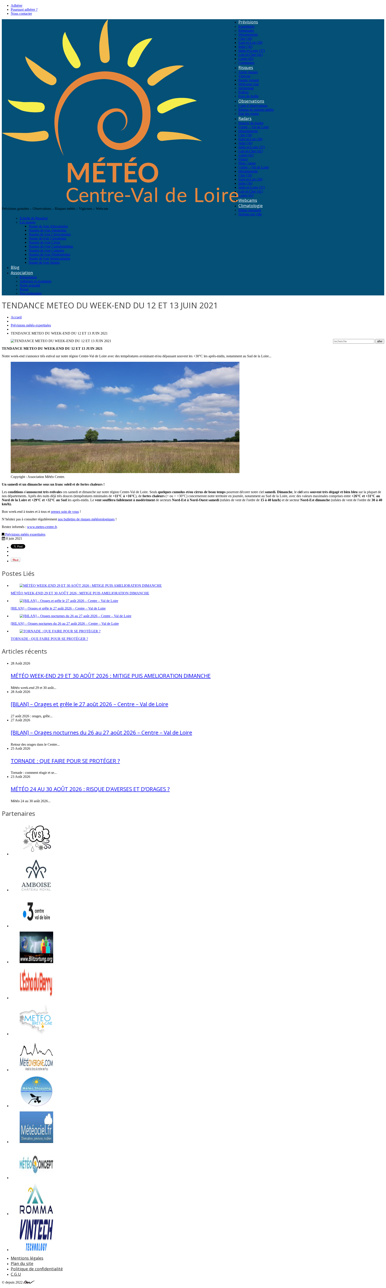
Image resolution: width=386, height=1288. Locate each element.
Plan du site (22, 1263)
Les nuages (28, 222)
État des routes (248, 114)
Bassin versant (248, 80)
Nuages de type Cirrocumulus (50, 234)
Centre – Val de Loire (253, 127)
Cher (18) (245, 38)
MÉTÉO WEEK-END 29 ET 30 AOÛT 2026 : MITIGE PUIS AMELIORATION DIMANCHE (80, 593)
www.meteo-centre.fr (42, 527)
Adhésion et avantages (35, 281)
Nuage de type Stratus (44, 262)
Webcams (247, 200)
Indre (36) (245, 46)
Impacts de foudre (251, 123)
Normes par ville (250, 214)
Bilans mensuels (249, 210)
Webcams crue (248, 84)
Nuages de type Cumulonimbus (51, 246)
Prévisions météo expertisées (31, 325)
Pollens (243, 92)
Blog (15, 267)
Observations (251, 101)
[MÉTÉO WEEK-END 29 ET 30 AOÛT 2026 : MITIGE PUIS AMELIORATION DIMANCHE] (91, 585)
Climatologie (250, 205)
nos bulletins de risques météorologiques (86, 519)
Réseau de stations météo (256, 110)
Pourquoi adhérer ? (24, 9)
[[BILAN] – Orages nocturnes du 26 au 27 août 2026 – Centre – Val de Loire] (75, 616)
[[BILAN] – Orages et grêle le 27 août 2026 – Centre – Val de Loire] (69, 601)
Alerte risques (248, 72)
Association (22, 272)
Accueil (16, 317)
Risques (245, 67)
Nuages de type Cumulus (46, 250)
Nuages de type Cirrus (44, 242)
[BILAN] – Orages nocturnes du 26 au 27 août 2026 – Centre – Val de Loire (65, 623)
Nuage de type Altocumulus (48, 226)
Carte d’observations (252, 105)
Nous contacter (21, 13)
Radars (245, 118)
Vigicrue (244, 76)
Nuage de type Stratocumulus (49, 258)
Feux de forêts (248, 96)
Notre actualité (30, 285)
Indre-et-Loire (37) (251, 51)
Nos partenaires (31, 293)
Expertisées (246, 26)
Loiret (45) (246, 59)
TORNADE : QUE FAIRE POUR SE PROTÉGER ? (49, 639)
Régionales (246, 30)
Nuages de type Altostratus (47, 230)
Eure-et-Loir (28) (250, 42)
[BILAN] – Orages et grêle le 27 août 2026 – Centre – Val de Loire (58, 608)
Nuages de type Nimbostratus (49, 254)
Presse (24, 289)
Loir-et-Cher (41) (250, 55)
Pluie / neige (247, 163)
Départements (248, 34)
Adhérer (16, 5)
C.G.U (16, 1274)
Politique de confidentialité (37, 1268)
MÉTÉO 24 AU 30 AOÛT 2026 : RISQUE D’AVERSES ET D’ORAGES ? (90, 789)
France (243, 159)
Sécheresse (246, 88)
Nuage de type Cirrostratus (47, 238)
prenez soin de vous (65, 512)
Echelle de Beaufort (34, 218)
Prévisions (248, 22)
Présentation (28, 277)
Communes (246, 63)
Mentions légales (27, 1258)
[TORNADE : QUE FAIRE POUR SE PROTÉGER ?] (60, 631)
